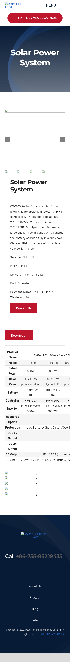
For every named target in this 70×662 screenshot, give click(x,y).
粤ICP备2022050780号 (53, 634)
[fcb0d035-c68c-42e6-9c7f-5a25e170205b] (35, 139)
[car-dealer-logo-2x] (15, 3)
